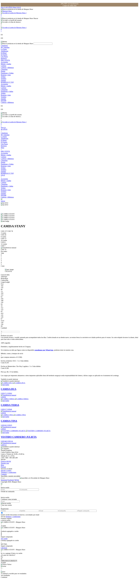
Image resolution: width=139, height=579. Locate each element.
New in (3, 7)
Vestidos (3, 78)
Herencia (4, 58)
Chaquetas (4, 69)
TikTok (16, 480)
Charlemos (4, 45)
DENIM (3, 100)
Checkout (4, 548)
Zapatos (3, 80)
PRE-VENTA (5, 60)
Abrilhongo (4, 51)
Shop (15, 7)
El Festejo (4, 55)
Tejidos (3, 77)
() (14, 14)
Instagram (4, 480)
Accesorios (4, 62)
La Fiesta (4, 49)
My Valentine (5, 47)
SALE (19, 7)
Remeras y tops (6, 75)
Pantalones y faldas (7, 91)
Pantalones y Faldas (7, 73)
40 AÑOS (9, 7)
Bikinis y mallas (6, 64)
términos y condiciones (13, 516)
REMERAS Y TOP (7, 82)
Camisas (3, 66)
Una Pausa (4, 56)
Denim (3, 71)
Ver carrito (4, 538)
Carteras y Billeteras (7, 67)
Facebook (11, 480)
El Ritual (4, 53)
